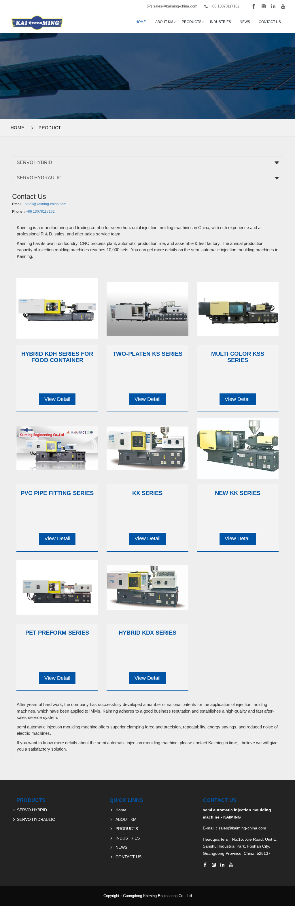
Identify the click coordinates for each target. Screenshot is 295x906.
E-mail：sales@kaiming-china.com (234, 828)
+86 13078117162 (224, 6)
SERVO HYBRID (34, 162)
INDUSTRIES (220, 22)
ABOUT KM (164, 22)
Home (140, 22)
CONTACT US (270, 22)
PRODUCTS (191, 22)
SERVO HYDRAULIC (39, 177)
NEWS (245, 22)
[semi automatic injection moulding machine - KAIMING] (36, 23)
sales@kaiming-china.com (175, 6)
